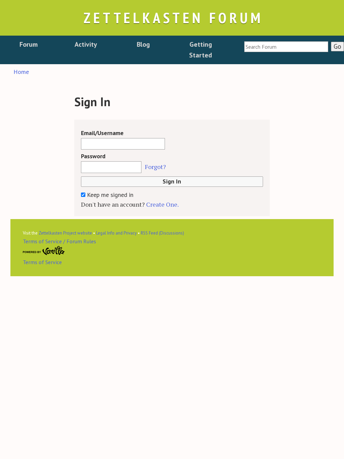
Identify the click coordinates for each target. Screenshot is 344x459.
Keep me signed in (109, 195)
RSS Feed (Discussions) (162, 233)
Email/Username (102, 133)
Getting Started (200, 49)
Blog (143, 44)
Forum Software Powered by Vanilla (44, 250)
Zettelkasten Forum (173, 17)
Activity (86, 44)
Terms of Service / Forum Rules (59, 241)
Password (93, 156)
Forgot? (155, 167)
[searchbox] (286, 46)
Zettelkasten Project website (65, 233)
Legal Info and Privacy (116, 233)
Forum (28, 44)
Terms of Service (42, 262)
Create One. (162, 204)
